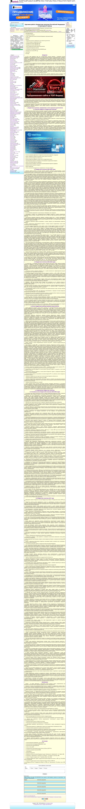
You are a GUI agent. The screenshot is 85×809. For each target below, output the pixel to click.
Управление (12, 152)
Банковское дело (12, 61)
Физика (11, 154)
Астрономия (12, 60)
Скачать (60, 31)
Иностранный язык (13, 87)
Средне (36, 768)
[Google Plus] (47, 798)
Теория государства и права (14, 144)
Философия (12, 156)
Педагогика (11, 124)
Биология (11, 64)
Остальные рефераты (13, 123)
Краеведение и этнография (14, 96)
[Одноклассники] (44, 798)
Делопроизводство (13, 78)
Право (11, 126)
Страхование (12, 139)
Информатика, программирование (15, 89)
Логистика (11, 107)
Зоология (11, 84)
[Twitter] (43, 798)
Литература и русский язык (14, 105)
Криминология (12, 99)
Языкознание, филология (14, 172)
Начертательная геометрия (14, 121)
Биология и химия (12, 65)
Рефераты (68, 24)
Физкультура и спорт (13, 155)
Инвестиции (12, 86)
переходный (17, 28)
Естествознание (12, 81)
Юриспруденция (12, 170)
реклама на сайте (49, 803)
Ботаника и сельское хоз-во (14, 67)
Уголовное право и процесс (14, 151)
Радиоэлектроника (13, 132)
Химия (11, 160)
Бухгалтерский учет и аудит (14, 68)
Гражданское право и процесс (14, 77)
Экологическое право (13, 163)
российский (12, 29)
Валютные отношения (13, 69)
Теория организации (13, 145)
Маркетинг (11, 108)
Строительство (12, 141)
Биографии (11, 63)
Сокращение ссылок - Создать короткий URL (42, 804)
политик (22, 28)
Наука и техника (12, 120)
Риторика (11, 135)
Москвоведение (12, 116)
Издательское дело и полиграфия (15, 85)
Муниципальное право (13, 118)
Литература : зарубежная (14, 104)
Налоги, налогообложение (14, 119)
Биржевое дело (12, 66)
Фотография (12, 159)
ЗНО (11, 83)
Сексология (12, 136)
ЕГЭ (10, 80)
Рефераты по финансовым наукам (33, 29)
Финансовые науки (13, 157)
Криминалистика (12, 98)
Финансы (11, 158)
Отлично (45, 768)
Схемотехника (12, 142)
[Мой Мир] (46, 798)
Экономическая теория (13, 168)
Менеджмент (12, 114)
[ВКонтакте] (42, 798)
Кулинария (11, 101)
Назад (45, 800)
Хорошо (40, 768)
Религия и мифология (13, 134)
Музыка (11, 117)
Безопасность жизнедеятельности (15, 62)
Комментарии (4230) (70, 46)
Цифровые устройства (13, 162)
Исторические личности (13, 90)
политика (22, 29)
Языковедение (12, 171)
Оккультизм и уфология (13, 122)
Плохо (32, 768)
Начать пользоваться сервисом (17, 49)
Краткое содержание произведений (15, 97)
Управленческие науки (13, 153)
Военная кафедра (12, 71)
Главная (67, 23)
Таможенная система (13, 143)
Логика (11, 106)
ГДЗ (10, 72)
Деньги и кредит (12, 79)
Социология (12, 137)
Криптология (12, 100)
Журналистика (12, 82)
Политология (12, 125)
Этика (11, 169)
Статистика (11, 138)
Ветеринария (12, 70)
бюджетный (12, 28)
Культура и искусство (13, 102)
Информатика (12, 88)
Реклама (11, 133)
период (17, 29)
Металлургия (12, 115)
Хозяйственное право (13, 161)
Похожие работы (48, 30)
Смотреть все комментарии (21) (29, 795)
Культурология (12, 103)
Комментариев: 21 (34, 31)
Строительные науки (13, 140)
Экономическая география (14, 167)
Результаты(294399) (70, 45)
